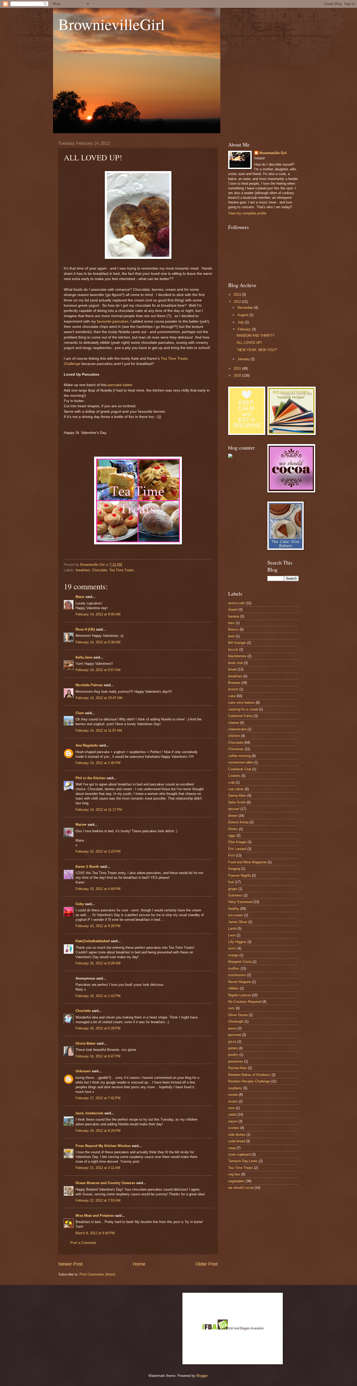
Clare (80, 713)
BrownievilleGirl (111, 24)
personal (234, 1035)
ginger (232, 889)
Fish (231, 855)
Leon (231, 935)
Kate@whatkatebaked (93, 941)
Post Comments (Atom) (97, 1274)
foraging (234, 869)
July (241, 322)
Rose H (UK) (85, 629)
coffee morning (239, 756)
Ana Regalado (87, 745)
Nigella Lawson (239, 995)
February (245, 329)
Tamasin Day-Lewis (243, 1161)
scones (233, 1128)
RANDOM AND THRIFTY (256, 335)
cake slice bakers (241, 702)
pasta (232, 1028)
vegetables (236, 1181)
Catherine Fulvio (240, 716)
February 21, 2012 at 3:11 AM (98, 1168)
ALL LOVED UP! (249, 343)
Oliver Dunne (238, 1015)
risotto (233, 1101)
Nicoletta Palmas (89, 685)
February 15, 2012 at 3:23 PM (98, 851)
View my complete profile (247, 213)
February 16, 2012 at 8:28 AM (98, 963)
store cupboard (239, 1154)
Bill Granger (237, 643)
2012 (238, 302)
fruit (231, 882)
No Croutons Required (244, 1002)
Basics (233, 629)
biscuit (233, 649)
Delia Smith (237, 802)
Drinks (233, 829)
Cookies (234, 776)
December (246, 308)
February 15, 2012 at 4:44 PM (98, 889)
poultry (233, 1055)
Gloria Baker (86, 1043)
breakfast (83, 570)
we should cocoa (241, 1188)
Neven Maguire (239, 982)
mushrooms (237, 975)
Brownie (234, 683)
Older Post (206, 1264)
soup (231, 1148)
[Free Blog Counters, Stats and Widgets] (230, 457)
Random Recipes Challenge (249, 1081)
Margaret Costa (239, 962)
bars (231, 623)
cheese (233, 723)
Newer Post (70, 1264)
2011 (238, 368)
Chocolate (99, 570)
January (244, 359)
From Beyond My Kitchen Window (103, 1146)
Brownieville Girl (273, 153)
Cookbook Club (239, 769)
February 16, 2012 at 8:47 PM (98, 1056)
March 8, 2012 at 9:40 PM (95, 1233)
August (243, 315)
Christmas (236, 749)
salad (232, 1114)
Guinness (235, 895)
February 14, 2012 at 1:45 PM (98, 763)
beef (231, 636)
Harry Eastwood (240, 902)
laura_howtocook (89, 1113)
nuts (231, 1008)
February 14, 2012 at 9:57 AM (98, 670)
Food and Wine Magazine (247, 862)
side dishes (236, 1135)
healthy (233, 909)
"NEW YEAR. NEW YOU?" (257, 350)
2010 (238, 375)
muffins (233, 968)
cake (231, 696)
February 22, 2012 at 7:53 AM (98, 1200)
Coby (80, 904)
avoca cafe (236, 603)
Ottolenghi (236, 1021)
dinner (232, 816)
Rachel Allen (237, 1068)
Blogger (202, 1376)
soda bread (236, 1141)
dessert (233, 809)
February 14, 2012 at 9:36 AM (98, 642)
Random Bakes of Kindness (249, 1075)
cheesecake (237, 729)
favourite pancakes (112, 321)
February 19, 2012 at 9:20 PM (98, 1131)
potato (233, 1048)
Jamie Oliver (237, 922)
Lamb (232, 928)
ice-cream (235, 915)
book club (235, 663)
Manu (80, 597)
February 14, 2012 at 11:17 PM (99, 810)
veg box (234, 1174)
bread (232, 669)
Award (233, 610)
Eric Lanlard (237, 849)
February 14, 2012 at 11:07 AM (99, 730)
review (233, 1095)
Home (139, 1264)
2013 (238, 294)
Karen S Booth (87, 867)
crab (231, 782)
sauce (232, 1121)
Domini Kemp (238, 822)
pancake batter (120, 385)
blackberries (237, 656)
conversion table (240, 762)
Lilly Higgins (237, 942)
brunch (233, 689)
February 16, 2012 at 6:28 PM (98, 1028)
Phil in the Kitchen (91, 778)
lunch (232, 948)
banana (233, 616)
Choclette (83, 1011)
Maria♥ (81, 824)
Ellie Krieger (237, 842)
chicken (234, 736)
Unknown (83, 1071)
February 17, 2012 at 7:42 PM (98, 1098)
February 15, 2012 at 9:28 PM (98, 926)
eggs (231, 835)
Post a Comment (83, 1243)
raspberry (235, 1088)
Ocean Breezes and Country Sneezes (105, 1183)
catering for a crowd (243, 709)
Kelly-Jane (84, 657)
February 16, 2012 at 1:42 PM (98, 996)
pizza (232, 1042)
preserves (235, 1061)
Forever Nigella (239, 875)
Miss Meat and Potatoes (95, 1216)
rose (231, 1108)
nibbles (233, 988)
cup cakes (236, 789)
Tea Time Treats (121, 570)
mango (233, 955)
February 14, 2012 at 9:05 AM (98, 614)
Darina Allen (237, 795)
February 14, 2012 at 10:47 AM (99, 698)
